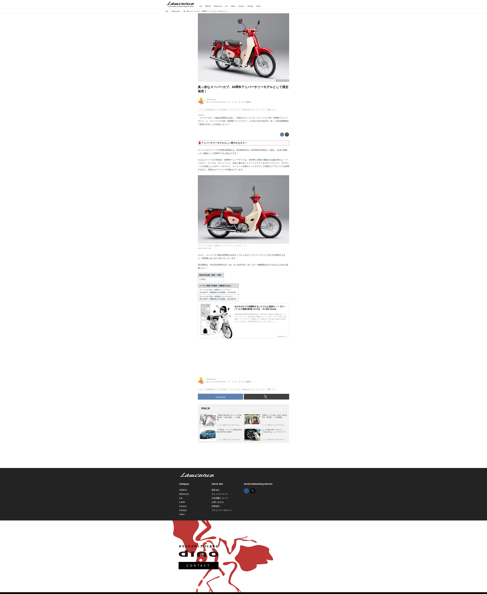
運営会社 (216, 490)
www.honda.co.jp (282, 81)
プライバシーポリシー (222, 510)
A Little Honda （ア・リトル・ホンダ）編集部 (233, 102)
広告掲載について (220, 498)
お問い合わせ (218, 502)
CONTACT (198, 565)
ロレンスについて (220, 494)
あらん (209, 102)
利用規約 (216, 506)
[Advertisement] (217, 356)
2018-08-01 (211, 100)
